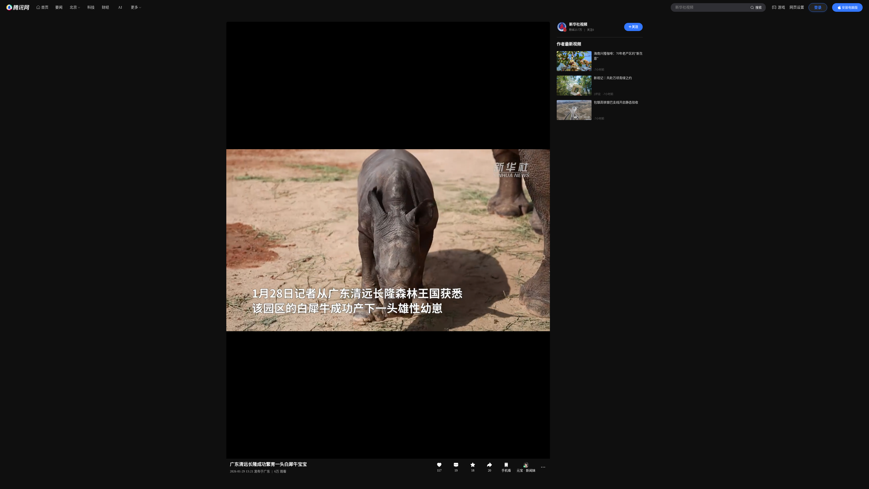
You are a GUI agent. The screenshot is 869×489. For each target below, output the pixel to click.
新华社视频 (578, 24)
